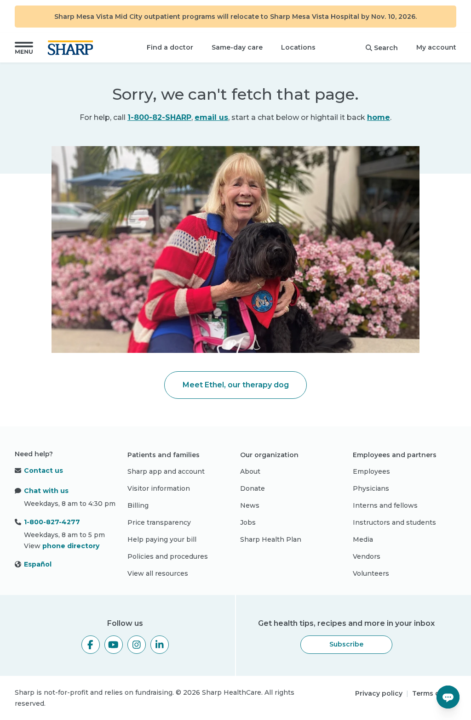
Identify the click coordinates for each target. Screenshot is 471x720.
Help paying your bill (161, 539)
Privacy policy (378, 693)
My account (436, 47)
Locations (298, 47)
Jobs (248, 522)
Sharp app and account (166, 471)
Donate (252, 488)
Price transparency (159, 522)
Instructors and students (394, 522)
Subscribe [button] (346, 644)
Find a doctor (170, 47)
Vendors (366, 556)
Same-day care (237, 47)
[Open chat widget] (448, 697)
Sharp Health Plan (270, 539)
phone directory (70, 546)
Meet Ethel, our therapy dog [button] (236, 384)
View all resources (157, 573)
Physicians (371, 488)
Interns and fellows (385, 505)
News (249, 505)
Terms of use (434, 693)
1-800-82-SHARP (159, 117)
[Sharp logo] (72, 48)
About (250, 471)
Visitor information (158, 488)
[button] (24, 48)
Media (363, 539)
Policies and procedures (167, 556)
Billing (138, 505)
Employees (371, 471)
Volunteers (371, 573)
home (378, 117)
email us (211, 117)
